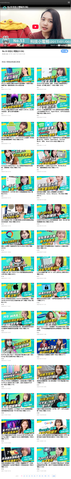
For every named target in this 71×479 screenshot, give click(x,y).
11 (48, 476)
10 (45, 476)
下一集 (64, 51)
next (54, 476)
